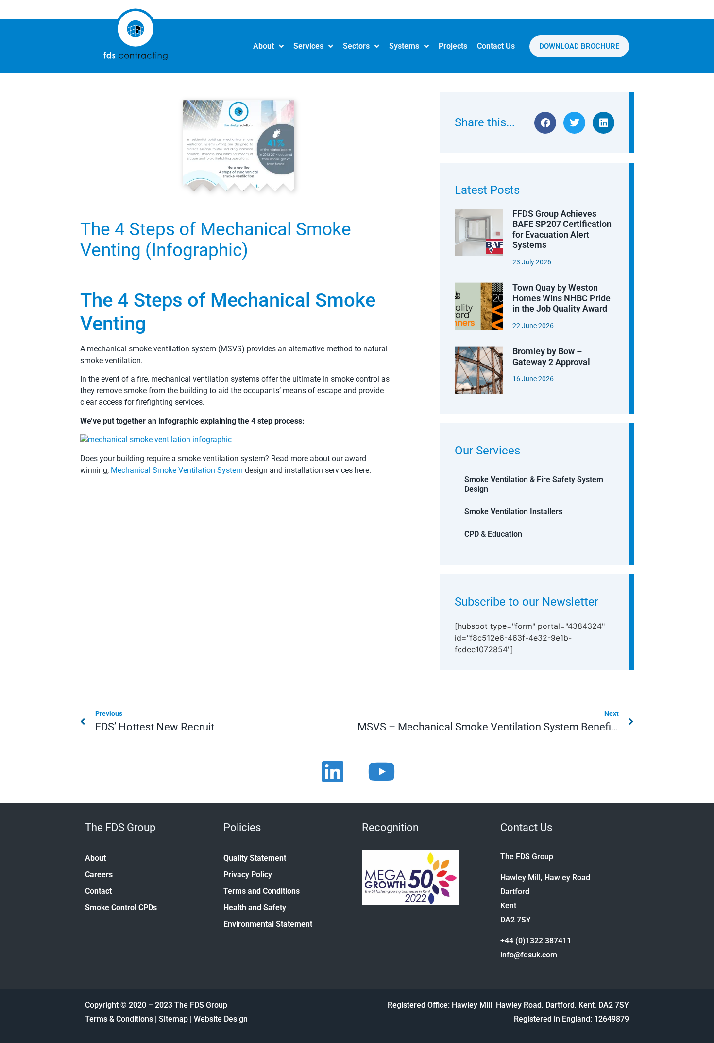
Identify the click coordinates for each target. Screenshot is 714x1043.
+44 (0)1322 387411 (535, 940)
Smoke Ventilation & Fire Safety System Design (533, 484)
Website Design (221, 1019)
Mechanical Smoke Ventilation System (177, 470)
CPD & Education (493, 534)
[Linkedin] (332, 771)
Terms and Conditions (261, 891)
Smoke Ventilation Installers (513, 511)
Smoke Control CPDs (121, 907)
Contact (98, 891)
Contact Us (496, 46)
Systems (404, 46)
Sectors (356, 46)
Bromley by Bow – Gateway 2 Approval (551, 356)
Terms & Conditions (119, 1019)
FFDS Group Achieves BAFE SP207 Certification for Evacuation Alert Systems (562, 229)
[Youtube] (381, 771)
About (263, 46)
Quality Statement (254, 858)
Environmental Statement (267, 924)
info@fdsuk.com (528, 954)
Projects (453, 46)
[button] (545, 123)
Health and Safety (254, 907)
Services (308, 46)
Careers (99, 874)
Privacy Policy (247, 874)
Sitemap (173, 1019)
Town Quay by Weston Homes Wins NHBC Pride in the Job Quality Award (561, 297)
